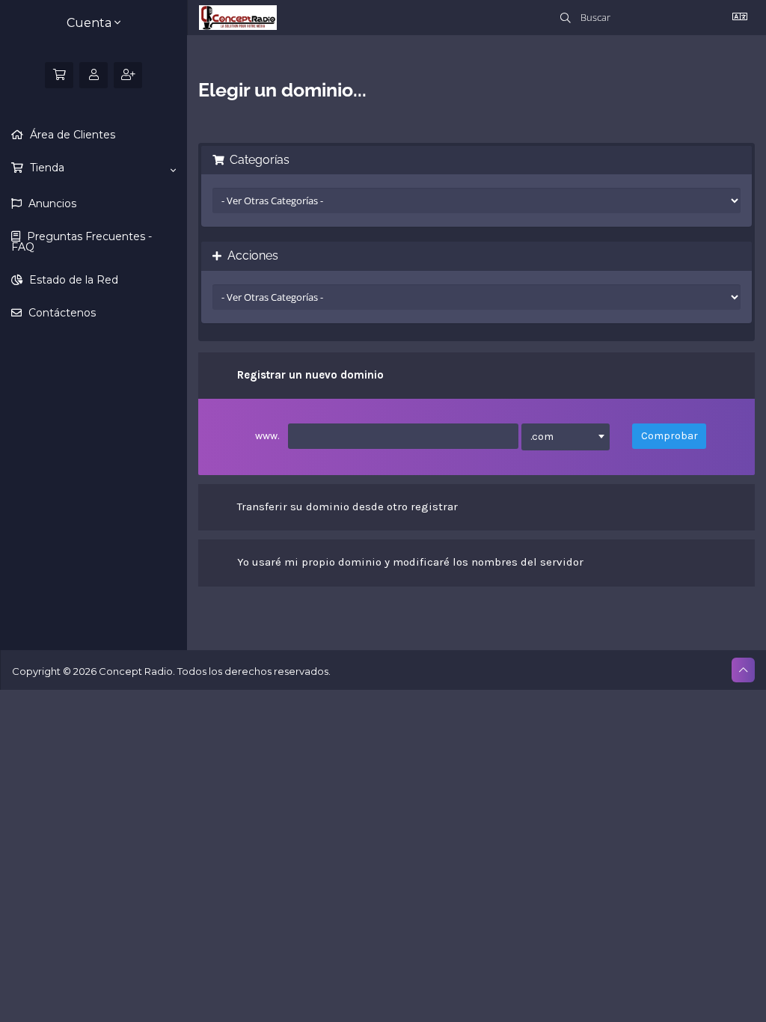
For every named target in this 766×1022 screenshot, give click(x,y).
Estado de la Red (72, 280)
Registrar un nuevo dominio (310, 375)
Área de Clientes (71, 134)
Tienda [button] (45, 167)
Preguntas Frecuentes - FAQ (81, 242)
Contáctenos (60, 312)
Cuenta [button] (90, 23)
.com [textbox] (542, 436)
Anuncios (50, 203)
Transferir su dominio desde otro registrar (347, 506)
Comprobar (669, 435)
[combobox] (565, 436)
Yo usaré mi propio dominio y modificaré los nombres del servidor (410, 562)
